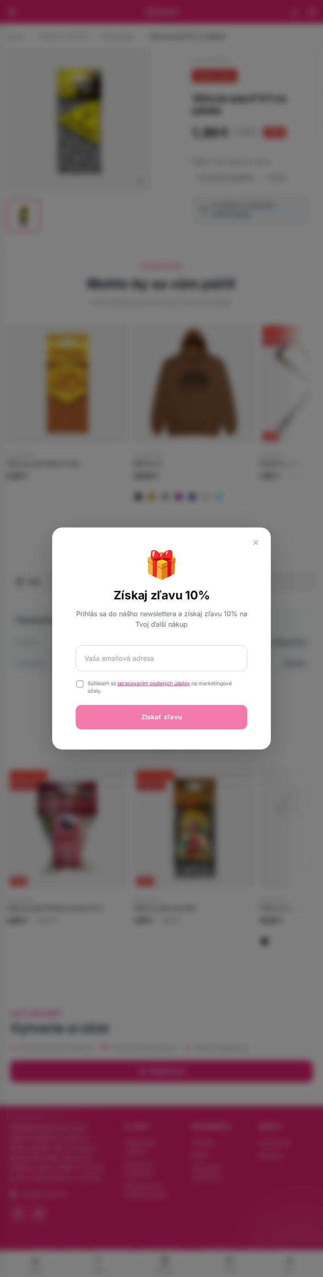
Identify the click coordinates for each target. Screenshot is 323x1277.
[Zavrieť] (255, 542)
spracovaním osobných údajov (153, 683)
